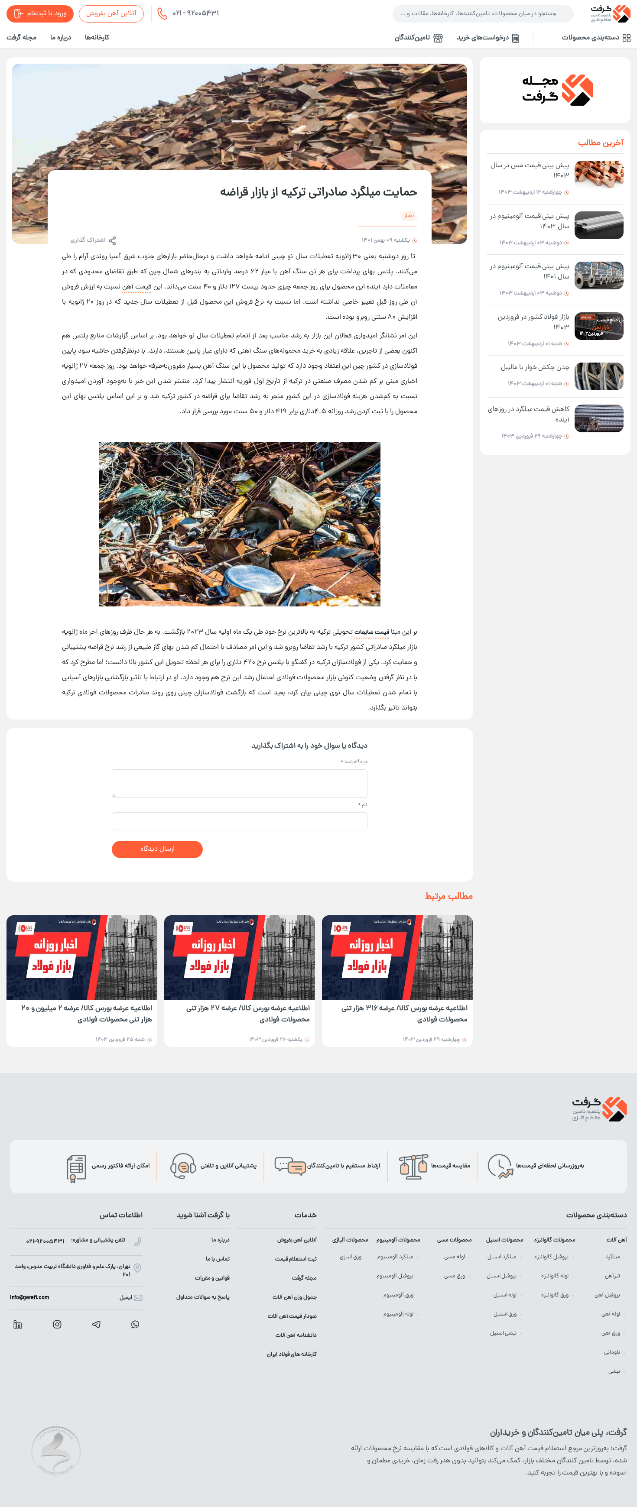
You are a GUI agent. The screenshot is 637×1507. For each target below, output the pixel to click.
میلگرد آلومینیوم (395, 1257)
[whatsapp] (135, 1324)
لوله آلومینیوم (398, 1314)
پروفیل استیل (502, 1276)
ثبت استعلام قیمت (296, 1259)
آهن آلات (617, 1240)
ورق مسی (454, 1276)
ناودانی (612, 1352)
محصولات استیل (504, 1240)
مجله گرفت (21, 38)
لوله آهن (610, 1314)
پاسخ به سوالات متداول (203, 1297)
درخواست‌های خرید (483, 38)
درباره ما (60, 38)
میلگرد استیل (502, 1257)
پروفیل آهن (607, 1295)
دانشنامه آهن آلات (296, 1336)
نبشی (614, 1372)
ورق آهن (610, 1333)
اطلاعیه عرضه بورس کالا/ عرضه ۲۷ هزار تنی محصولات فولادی (248, 1015)
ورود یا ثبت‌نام (47, 14)
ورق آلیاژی (351, 1257)
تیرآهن (612, 1276)
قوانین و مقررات (212, 1278)
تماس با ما (218, 1259)
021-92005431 (45, 1242)
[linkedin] (18, 1324)
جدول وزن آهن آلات (295, 1297)
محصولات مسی (454, 1240)
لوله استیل (505, 1295)
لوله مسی (454, 1257)
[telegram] (96, 1324)
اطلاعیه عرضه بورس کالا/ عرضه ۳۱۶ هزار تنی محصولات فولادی (404, 1015)
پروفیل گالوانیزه (551, 1257)
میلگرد (613, 1257)
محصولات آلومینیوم (398, 1240)
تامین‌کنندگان (412, 38)
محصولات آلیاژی (350, 1240)
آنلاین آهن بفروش (111, 14)
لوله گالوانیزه (555, 1276)
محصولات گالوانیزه (554, 1240)
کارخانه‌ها (97, 38)
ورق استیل (505, 1314)
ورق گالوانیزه (555, 1295)
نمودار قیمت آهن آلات (292, 1317)
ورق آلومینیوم (398, 1295)
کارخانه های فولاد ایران (292, 1355)
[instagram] (57, 1324)
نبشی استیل (503, 1333)
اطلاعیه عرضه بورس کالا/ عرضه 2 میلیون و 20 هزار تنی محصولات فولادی (86, 1015)
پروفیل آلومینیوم (395, 1276)
